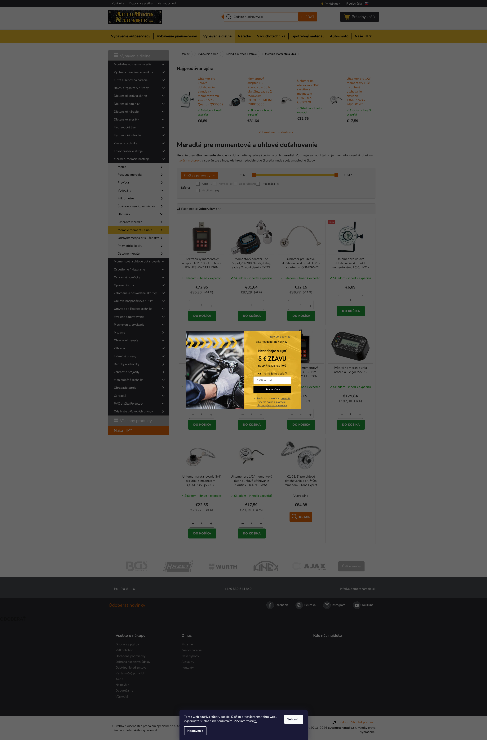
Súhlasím (293, 719)
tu (256, 721)
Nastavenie (195, 731)
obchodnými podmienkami (272, 405)
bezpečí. (285, 398)
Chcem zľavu (272, 389)
